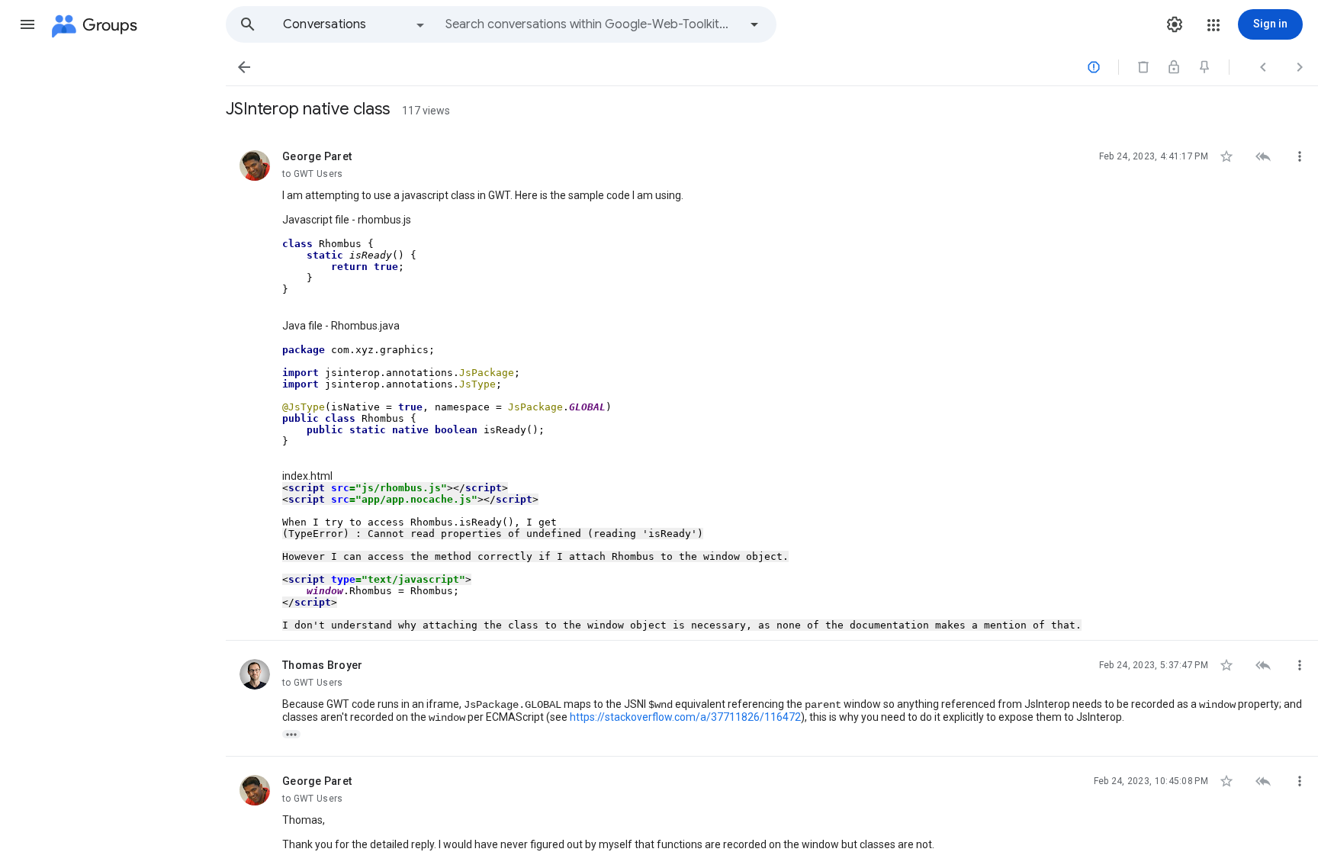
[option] (355, 24)
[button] (27, 24)
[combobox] (592, 24)
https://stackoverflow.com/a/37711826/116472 (685, 717)
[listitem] (772, 386)
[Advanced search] (754, 24)
